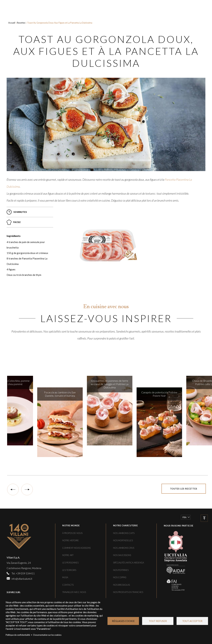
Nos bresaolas (121, 584)
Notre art (68, 555)
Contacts (68, 584)
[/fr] (30, 536)
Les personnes (70, 562)
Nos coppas (119, 577)
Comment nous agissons (76, 548)
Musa (65, 577)
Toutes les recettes (183, 488)
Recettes (21, 22)
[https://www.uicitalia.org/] (173, 546)
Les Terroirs (69, 570)
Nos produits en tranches (128, 592)
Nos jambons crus (123, 548)
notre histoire (70, 540)
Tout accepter (192, 620)
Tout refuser (158, 620)
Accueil (11, 22)
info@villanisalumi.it (22, 578)
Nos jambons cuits (123, 533)
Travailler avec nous (74, 592)
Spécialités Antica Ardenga (128, 562)
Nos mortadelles (123, 540)
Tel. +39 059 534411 (23, 573)
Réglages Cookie (123, 620)
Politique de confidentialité (18, 635)
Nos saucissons (122, 555)
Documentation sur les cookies (47, 635)
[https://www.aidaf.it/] (173, 569)
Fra (184, 517)
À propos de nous (72, 533)
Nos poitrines (121, 570)
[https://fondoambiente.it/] (173, 585)
